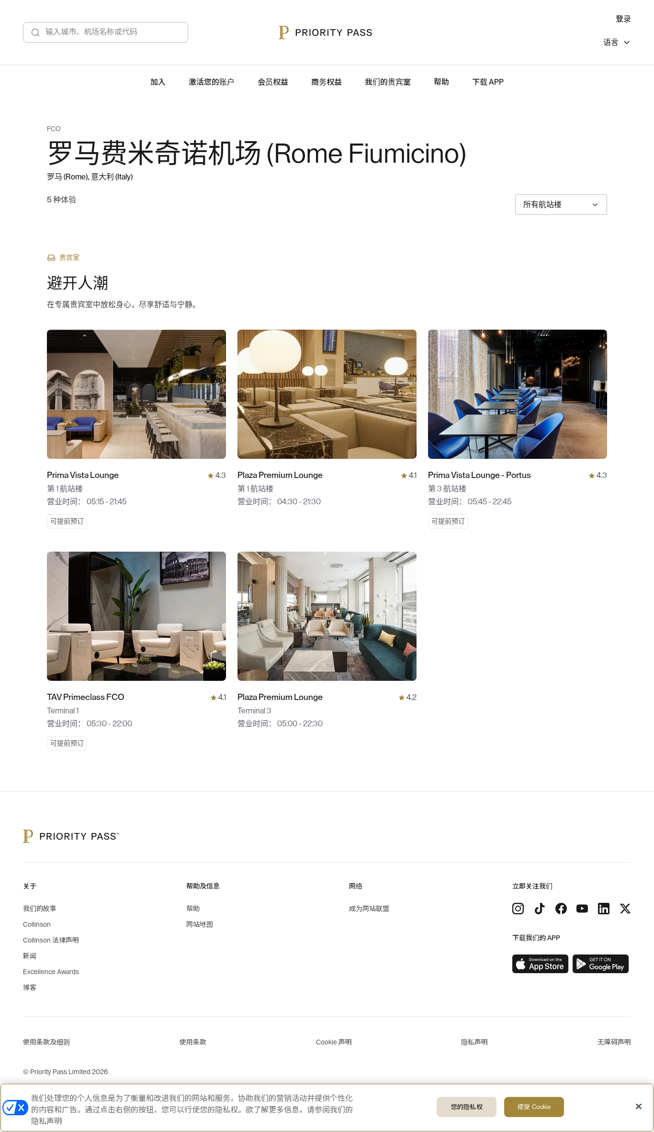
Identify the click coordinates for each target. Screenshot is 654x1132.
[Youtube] (582, 908)
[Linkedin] (603, 908)
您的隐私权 (467, 1107)
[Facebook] (561, 908)
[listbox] (617, 43)
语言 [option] (611, 42)
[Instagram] (518, 908)
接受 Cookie (534, 1107)
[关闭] (638, 1106)
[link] (540, 964)
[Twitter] (625, 908)
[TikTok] (539, 908)
